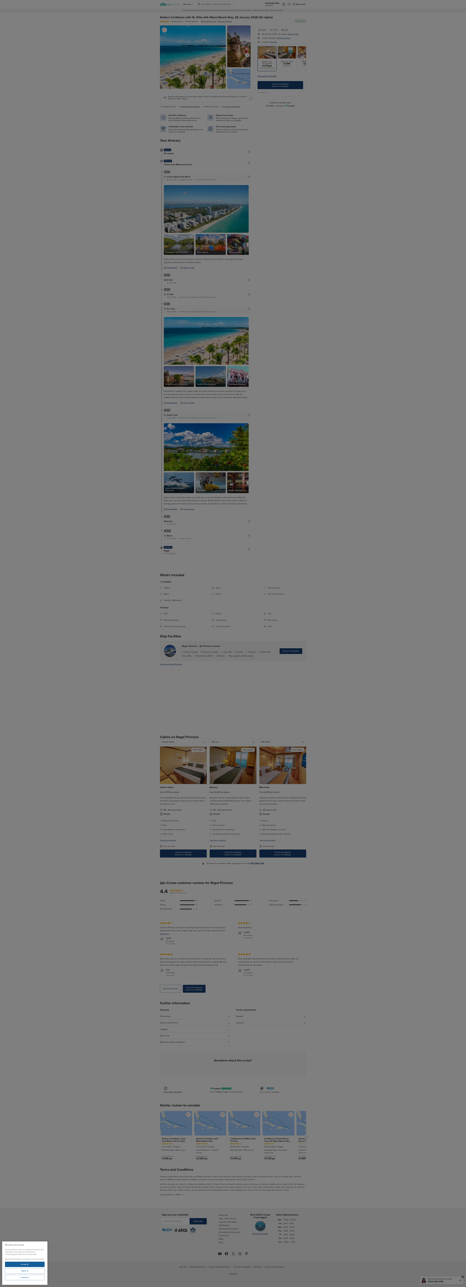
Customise (25, 1277)
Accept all (25, 1264)
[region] (25, 1263)
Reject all (24, 1271)
